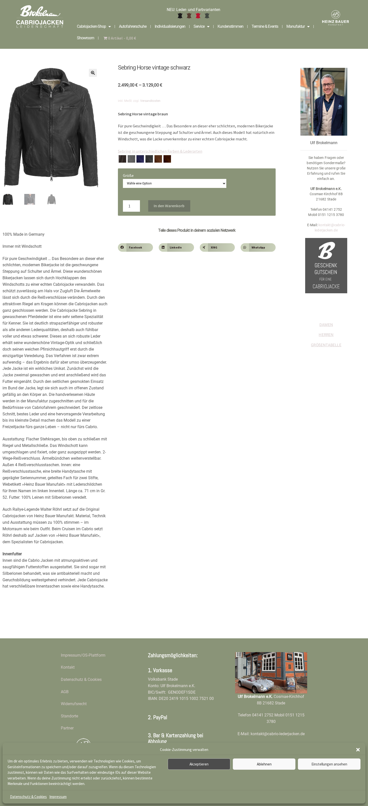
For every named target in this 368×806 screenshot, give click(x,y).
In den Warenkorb (169, 205)
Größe (128, 175)
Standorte (69, 716)
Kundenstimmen (230, 26)
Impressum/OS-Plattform (83, 655)
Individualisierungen (170, 26)
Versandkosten (150, 101)
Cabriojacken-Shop (91, 26)
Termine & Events (265, 26)
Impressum (58, 796)
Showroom (85, 38)
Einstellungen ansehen (329, 764)
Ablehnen (264, 764)
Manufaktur (295, 26)
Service (199, 26)
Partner (67, 728)
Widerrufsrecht (74, 703)
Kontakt (68, 667)
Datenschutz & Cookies (28, 796)
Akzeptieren (199, 764)
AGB (65, 691)
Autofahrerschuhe (132, 26)
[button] (357, 749)
